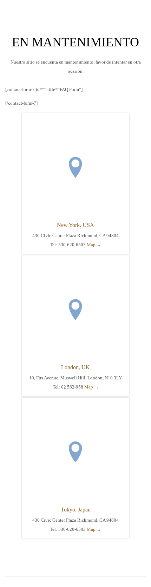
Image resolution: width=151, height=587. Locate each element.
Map (91, 244)
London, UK (75, 367)
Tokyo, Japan (76, 510)
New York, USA (75, 225)
